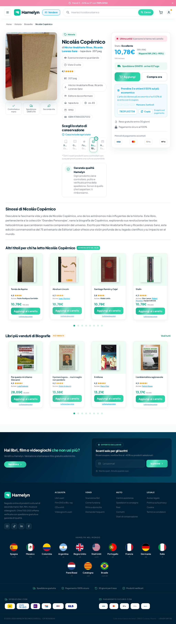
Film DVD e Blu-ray (64, 502)
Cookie (150, 507)
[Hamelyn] (27, 12)
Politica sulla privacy (157, 502)
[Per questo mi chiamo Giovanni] (26, 357)
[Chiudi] (172, 3)
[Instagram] (7, 526)
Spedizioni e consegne (127, 502)
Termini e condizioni (156, 512)
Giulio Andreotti (65, 386)
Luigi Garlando (22, 386)
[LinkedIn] (21, 526)
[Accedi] (169, 12)
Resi (118, 507)
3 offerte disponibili (67, 316)
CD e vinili (59, 507)
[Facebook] (29, 526)
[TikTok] (14, 526)
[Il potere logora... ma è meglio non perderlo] (67, 357)
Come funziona (92, 502)
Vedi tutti (165, 335)
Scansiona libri (92, 498)
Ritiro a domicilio (93, 507)
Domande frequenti (95, 512)
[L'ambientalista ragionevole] (150, 357)
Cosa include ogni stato (78, 134)
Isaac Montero (64, 298)
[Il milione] (109, 357)
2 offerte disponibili (109, 316)
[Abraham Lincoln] (67, 269)
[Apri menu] (7, 12)
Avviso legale (153, 498)
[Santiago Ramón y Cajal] (109, 269)
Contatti (120, 512)
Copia (147, 111)
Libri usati (59, 498)
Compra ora (154, 76)
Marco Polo (104, 386)
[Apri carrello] (160, 12)
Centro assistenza (125, 498)
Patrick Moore (147, 386)
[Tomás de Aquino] (26, 269)
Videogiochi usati (63, 512)
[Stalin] (150, 269)
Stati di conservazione (127, 516)
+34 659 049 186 (165, 618)
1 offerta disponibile (25, 316)
